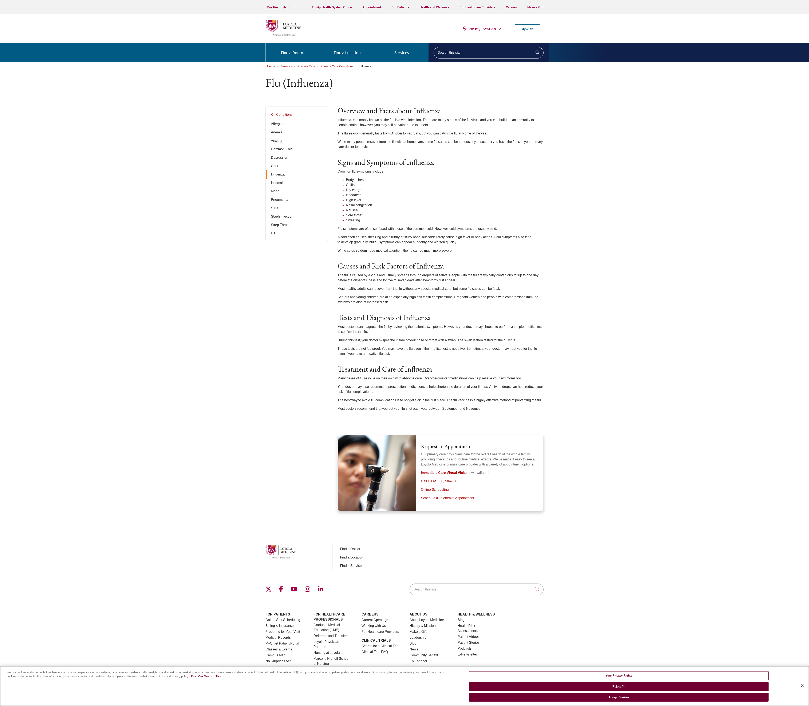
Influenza (278, 174)
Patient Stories (469, 642)
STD (274, 208)
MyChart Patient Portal (282, 643)
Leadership (418, 637)
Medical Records (278, 637)
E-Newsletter (467, 654)
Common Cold (282, 149)
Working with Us (374, 626)
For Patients (400, 7)
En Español (418, 661)
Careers (511, 7)
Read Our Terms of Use (206, 676)
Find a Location (347, 52)
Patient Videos (469, 636)
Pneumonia (279, 199)
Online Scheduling (435, 489)
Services (401, 52)
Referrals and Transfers (330, 636)
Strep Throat (280, 225)
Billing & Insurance (279, 626)
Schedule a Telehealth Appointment (447, 498)
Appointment (371, 7)
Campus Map (275, 655)
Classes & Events (278, 649)
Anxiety (276, 140)
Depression (279, 157)
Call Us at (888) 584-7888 (440, 481)
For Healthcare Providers (477, 7)
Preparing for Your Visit (282, 631)
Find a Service (351, 566)
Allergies (277, 124)
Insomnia (278, 183)
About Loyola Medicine (427, 620)
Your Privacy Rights (619, 675)
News (414, 649)
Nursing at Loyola (326, 652)
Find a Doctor (293, 52)
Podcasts (464, 648)
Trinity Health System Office (332, 7)
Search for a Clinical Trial (380, 646)
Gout (274, 166)
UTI (273, 233)
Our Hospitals (277, 7)
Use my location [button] (481, 29)
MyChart (527, 29)
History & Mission (423, 626)
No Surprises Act (278, 661)
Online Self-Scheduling (282, 620)
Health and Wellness (434, 7)
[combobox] (489, 53)
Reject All (618, 686)
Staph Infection (282, 216)
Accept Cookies (619, 697)
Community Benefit (424, 655)
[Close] (802, 685)
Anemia (277, 132)
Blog (413, 643)
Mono (275, 191)
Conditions (284, 114)
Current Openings (375, 620)
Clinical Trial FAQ (375, 652)
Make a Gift (535, 7)
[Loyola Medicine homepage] (283, 35)
